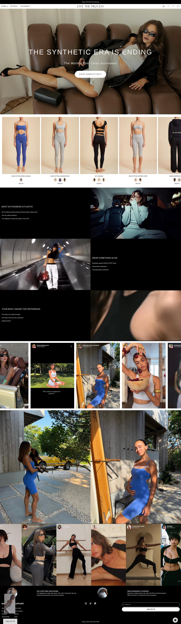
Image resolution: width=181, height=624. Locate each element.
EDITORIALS (14, 6)
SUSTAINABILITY (25, 6)
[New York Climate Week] (135, 467)
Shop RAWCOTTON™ (90, 74)
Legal (15, 617)
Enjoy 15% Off (151, 609)
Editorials (4, 614)
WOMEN (3, 6)
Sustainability (5, 617)
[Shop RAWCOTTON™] (45, 467)
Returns (16, 614)
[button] (173, 6)
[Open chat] (175, 620)
